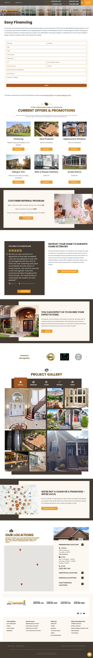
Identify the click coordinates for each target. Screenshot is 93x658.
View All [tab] (20, 385)
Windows (29, 10)
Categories (74, 633)
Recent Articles (76, 626)
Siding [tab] (72, 385)
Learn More (17, 149)
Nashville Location (67, 578)
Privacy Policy (11, 646)
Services (54, 621)
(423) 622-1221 (66, 603)
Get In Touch (30, 621)
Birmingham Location (69, 545)
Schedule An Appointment (68, 271)
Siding (75, 10)
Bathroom (86, 10)
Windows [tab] (33, 385)
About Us (7, 2)
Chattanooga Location (65, 584)
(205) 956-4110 (64, 568)
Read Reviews (25, 291)
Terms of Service (20, 646)
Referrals (9, 630)
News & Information (78, 621)
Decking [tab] (59, 385)
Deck (49, 10)
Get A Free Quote (88, 2)
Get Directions (63, 554)
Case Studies (10, 628)
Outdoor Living (62, 10)
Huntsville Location (68, 573)
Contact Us (19, 2)
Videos (9, 626)
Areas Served (75, 630)
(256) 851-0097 (52, 603)
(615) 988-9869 (79, 603)
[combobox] (46, 70)
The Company (11, 621)
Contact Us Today (48, 508)
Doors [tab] (46, 385)
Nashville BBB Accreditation (79, 628)
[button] (21, 584)
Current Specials (76, 623)
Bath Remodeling (56, 635)
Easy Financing (11, 623)
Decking (53, 628)
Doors (39, 10)
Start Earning (27, 218)
